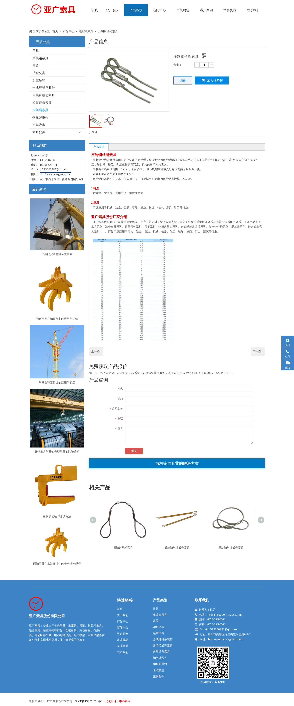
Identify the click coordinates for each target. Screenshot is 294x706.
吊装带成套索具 (43, 95)
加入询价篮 (215, 80)
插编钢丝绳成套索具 (177, 547)
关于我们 (122, 615)
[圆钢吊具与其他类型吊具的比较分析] (57, 418)
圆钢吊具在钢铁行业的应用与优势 (57, 319)
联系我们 (122, 652)
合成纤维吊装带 (43, 87)
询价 (183, 80)
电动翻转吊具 (62, 635)
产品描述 (98, 147)
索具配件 (38, 132)
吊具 (35, 50)
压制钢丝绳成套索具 (231, 547)
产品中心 (122, 621)
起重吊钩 (38, 80)
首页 (120, 609)
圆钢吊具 (71, 630)
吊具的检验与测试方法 (57, 516)
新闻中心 (122, 627)
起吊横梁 (79, 635)
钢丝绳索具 (40, 110)
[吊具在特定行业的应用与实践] (57, 351)
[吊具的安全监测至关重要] (57, 224)
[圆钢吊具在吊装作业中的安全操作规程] (57, 541)
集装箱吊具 (40, 58)
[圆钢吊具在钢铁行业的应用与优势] (57, 287)
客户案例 (122, 634)
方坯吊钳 (85, 630)
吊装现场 (122, 640)
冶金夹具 (38, 73)
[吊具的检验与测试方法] (57, 485)
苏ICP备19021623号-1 (89, 701)
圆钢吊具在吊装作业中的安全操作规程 (57, 563)
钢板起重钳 (40, 117)
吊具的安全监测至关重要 (57, 254)
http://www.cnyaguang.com (226, 639)
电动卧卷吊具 (43, 635)
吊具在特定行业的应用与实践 (57, 382)
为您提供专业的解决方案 (177, 463)
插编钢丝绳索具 (123, 547)
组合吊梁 (93, 635)
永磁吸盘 (38, 125)
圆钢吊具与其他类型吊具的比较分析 (57, 451)
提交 (134, 451)
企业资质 (122, 646)
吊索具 (72, 625)
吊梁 (35, 65)
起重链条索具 (42, 102)
